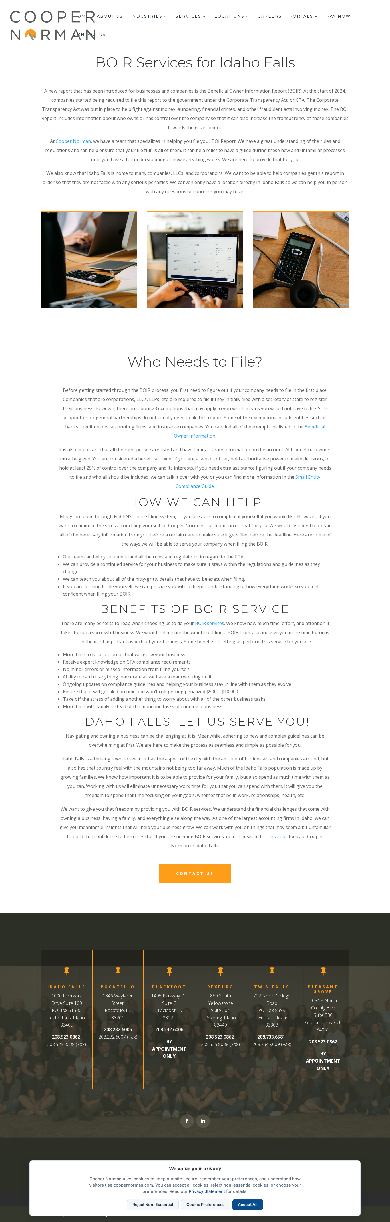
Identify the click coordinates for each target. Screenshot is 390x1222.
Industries (146, 16)
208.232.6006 (118, 1029)
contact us (277, 836)
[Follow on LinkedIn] (203, 1121)
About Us (110, 16)
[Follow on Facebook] (187, 1121)
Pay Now (338, 16)
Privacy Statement (207, 1191)
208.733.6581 (271, 1037)
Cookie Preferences (205, 1204)
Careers (270, 16)
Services (188, 16)
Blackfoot (169, 986)
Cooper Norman (73, 141)
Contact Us (89, 35)
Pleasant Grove (323, 989)
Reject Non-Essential (152, 1204)
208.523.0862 (66, 1037)
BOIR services (209, 623)
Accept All (248, 1204)
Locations (229, 16)
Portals (301, 16)
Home (81, 16)
